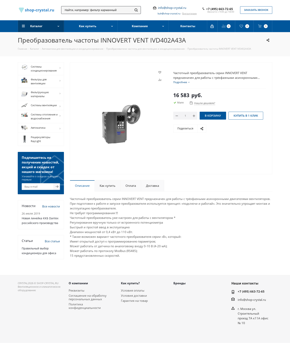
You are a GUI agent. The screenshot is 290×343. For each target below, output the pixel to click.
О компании (78, 283)
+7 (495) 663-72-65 (219, 9)
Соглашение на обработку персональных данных (88, 297)
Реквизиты (76, 290)
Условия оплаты (132, 290)
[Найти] (136, 10)
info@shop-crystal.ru (172, 8)
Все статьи (52, 241)
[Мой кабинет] (212, 26)
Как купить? (130, 283)
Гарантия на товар (134, 301)
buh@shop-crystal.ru (169, 13)
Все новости (51, 206)
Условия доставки (134, 295)
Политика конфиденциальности (85, 306)
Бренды (179, 283)
